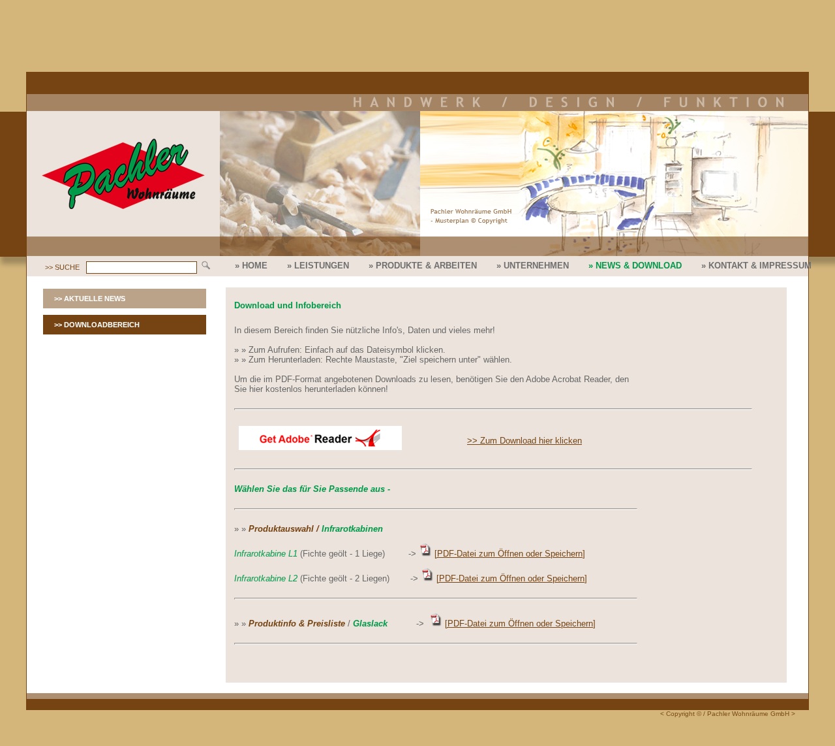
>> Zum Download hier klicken (524, 441)
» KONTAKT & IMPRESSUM (756, 265)
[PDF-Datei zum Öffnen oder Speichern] (509, 554)
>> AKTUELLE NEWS (89, 298)
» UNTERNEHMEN (532, 265)
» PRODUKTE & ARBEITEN (423, 265)
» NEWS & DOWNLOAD (635, 265)
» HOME (251, 265)
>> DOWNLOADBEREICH (97, 325)
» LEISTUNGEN (318, 265)
